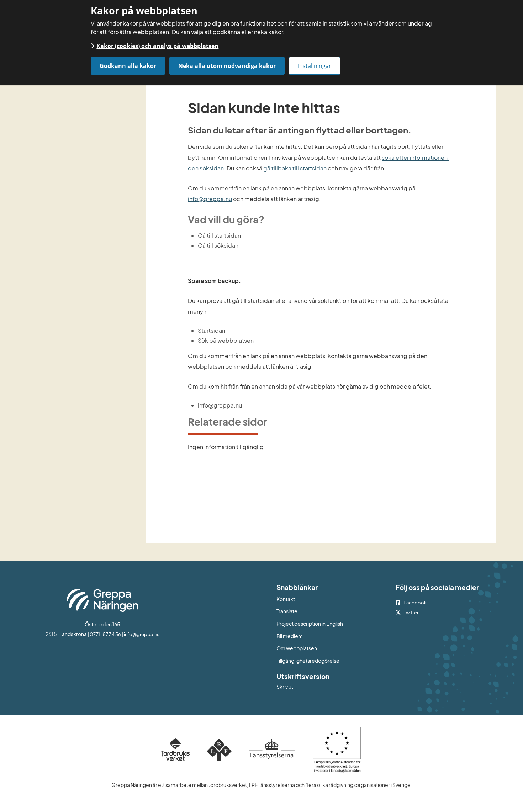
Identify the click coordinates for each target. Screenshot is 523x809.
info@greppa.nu (210, 199)
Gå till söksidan (218, 245)
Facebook (415, 602)
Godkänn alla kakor (128, 66)
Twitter (411, 612)
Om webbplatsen (296, 648)
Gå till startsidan (219, 235)
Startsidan (211, 330)
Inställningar (314, 66)
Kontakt (285, 599)
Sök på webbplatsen (226, 340)
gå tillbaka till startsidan (295, 168)
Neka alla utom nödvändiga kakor (227, 66)
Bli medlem (289, 636)
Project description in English (309, 623)
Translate (316, 611)
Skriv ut (284, 686)
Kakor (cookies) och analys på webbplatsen (157, 46)
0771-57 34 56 (105, 634)
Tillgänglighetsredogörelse (307, 660)
